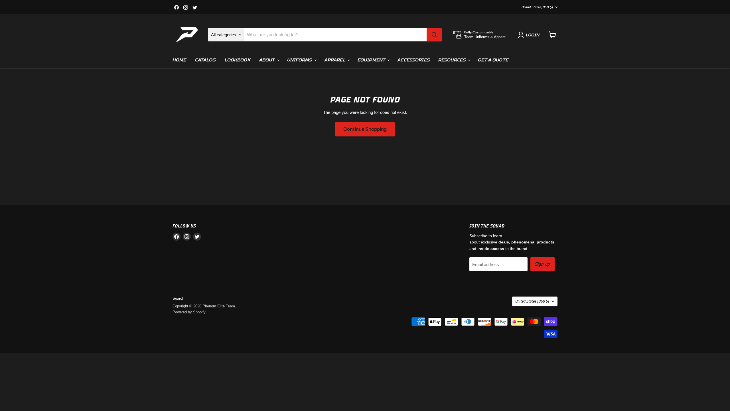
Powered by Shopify (189, 312)
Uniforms (300, 60)
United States (537, 7)
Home (179, 60)
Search (178, 298)
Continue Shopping (365, 129)
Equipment (372, 60)
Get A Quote (493, 60)
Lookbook (238, 60)
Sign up (542, 264)
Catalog (205, 60)
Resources (452, 60)
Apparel (336, 60)
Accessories (414, 60)
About (267, 60)
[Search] (434, 34)
